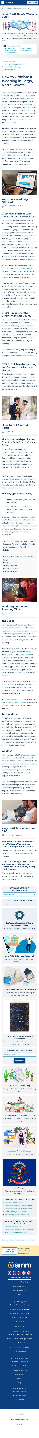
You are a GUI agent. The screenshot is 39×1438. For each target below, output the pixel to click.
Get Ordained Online (10, 48)
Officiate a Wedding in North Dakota (15, 1212)
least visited (30, 95)
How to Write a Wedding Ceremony (19, 1334)
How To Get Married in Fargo (12, 67)
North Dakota (21, 9)
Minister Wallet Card (19, 1317)
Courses (19, 1295)
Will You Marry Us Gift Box (19, 1313)
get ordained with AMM (23, 268)
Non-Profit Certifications (19, 1361)
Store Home (19, 1326)
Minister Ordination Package (20, 1305)
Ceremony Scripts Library (19, 1343)
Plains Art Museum (18, 702)
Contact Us (19, 1378)
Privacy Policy (19, 1424)
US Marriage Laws (19, 1351)
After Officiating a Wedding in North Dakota (17, 1214)
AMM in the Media (19, 1395)
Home (3, 9)
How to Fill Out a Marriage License (19, 1339)
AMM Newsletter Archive (19, 1366)
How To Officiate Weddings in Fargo (14, 64)
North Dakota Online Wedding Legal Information (19, 1229)
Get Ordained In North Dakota (13, 1203)
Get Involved (19, 1399)
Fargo (6, 904)
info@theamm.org (14, 1277)
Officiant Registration (10, 50)
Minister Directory (19, 1290)
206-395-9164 (26, 1277)
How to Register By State (19, 1347)
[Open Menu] (3, 2)
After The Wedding (26, 50)
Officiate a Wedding (27, 48)
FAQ (19, 1383)
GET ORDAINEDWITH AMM (9, 1251)
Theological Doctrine (19, 1370)
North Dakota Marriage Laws (13, 1226)
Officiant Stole (20, 1322)
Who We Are (19, 1374)
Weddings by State (11, 9)
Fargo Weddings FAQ (10, 70)
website (16, 488)
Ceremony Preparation (11, 52)
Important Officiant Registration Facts (16, 1232)
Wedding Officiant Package (19, 1309)
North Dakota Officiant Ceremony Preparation (18, 1209)
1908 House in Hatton (13, 681)
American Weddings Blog (19, 1282)
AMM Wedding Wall (19, 1286)
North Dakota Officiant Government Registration (19, 1206)
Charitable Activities (19, 1391)
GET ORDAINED (32, 2)
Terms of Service (19, 1414)
